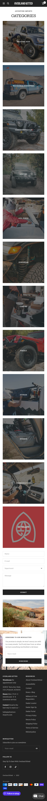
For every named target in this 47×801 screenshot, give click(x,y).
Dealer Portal (30, 711)
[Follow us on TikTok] (15, 766)
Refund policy (31, 732)
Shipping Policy (31, 724)
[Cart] (43, 3)
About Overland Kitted (34, 680)
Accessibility (30, 684)
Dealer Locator (31, 703)
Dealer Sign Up (31, 707)
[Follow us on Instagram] (10, 766)
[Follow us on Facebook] (5, 766)
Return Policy (31, 719)
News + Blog (30, 692)
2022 (17, 775)
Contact (29, 688)
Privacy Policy (31, 715)
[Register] (37, 748)
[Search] (8, 3)
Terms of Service (32, 728)
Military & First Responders (31, 697)
